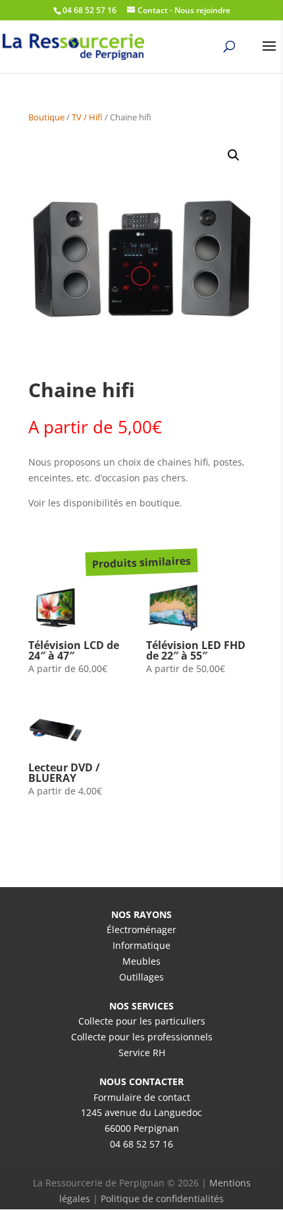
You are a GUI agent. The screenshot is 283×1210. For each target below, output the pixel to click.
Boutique (46, 117)
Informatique (141, 945)
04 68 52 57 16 (141, 1144)
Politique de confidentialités (162, 1198)
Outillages (141, 977)
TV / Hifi (87, 117)
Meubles (141, 961)
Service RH (141, 1052)
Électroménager (141, 929)
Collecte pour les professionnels (142, 1036)
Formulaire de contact (141, 1097)
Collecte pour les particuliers (141, 1021)
